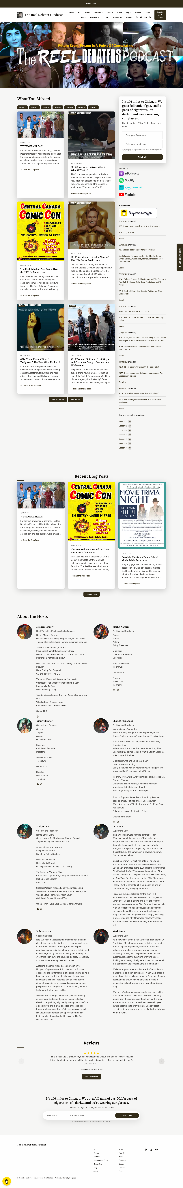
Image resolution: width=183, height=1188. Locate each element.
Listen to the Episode (82, 193)
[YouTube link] (145, 17)
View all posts (91, 594)
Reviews (93, 17)
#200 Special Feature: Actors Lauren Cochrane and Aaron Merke (140, 348)
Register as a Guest (160, 15)
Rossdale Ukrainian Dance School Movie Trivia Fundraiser (140, 559)
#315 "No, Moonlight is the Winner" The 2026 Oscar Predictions (90, 259)
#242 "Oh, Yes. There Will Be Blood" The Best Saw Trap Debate (141, 318)
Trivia (119, 12)
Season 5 (58, 107)
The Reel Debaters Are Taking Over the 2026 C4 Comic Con (39, 271)
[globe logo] (37, 716)
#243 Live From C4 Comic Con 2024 (134, 311)
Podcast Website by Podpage (65, 1178)
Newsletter (118, 17)
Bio (79, 12)
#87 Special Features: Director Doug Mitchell (137, 250)
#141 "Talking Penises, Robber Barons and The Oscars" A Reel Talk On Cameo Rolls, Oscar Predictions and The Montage (142, 282)
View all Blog (75, 399)
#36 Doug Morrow (126, 232)
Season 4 (70, 107)
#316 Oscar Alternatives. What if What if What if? (88, 169)
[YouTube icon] (156, 1149)
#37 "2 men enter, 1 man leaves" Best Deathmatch (139, 226)
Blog (128, 12)
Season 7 (93, 107)
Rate (148, 12)
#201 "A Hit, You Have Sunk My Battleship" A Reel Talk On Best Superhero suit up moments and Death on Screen (142, 339)
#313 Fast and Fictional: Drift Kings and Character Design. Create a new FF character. (90, 362)
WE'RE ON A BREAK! (31, 146)
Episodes (98, 12)
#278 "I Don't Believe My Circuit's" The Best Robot (139, 367)
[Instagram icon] (151, 1149)
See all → (122, 238)
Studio (83, 17)
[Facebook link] (141, 17)
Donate (121, 1168)
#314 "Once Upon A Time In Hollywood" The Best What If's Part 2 (40, 361)
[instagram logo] (117, 690)
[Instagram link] (136, 17)
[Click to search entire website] (150, 17)
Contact (106, 17)
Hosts (87, 12)
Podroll (129, 17)
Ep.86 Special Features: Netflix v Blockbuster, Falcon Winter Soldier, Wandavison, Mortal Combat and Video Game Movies (141, 259)
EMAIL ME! (142, 157)
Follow (138, 12)
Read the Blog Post (31, 170)
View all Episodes (58, 399)
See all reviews (91, 1077)
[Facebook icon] (145, 1149)
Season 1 (22, 107)
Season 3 (46, 107)
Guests (110, 12)
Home (71, 12)
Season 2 (34, 107)
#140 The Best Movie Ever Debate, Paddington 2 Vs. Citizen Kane (140, 292)
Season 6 (81, 107)
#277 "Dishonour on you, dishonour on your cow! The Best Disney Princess (141, 374)
